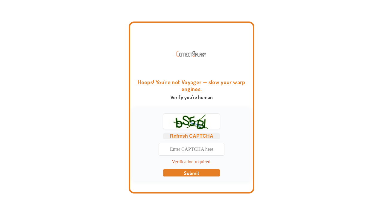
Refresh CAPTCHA (191, 136)
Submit (192, 173)
